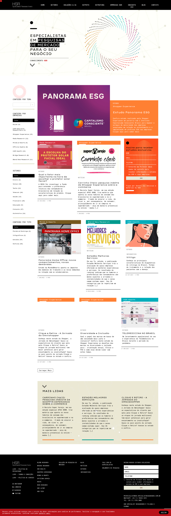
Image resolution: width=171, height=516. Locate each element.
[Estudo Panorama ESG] (74, 110)
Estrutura (99, 5)
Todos (16, 120)
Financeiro (19, 201)
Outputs (85, 5)
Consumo (18, 209)
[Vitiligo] (141, 235)
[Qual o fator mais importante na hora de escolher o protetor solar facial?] (55, 157)
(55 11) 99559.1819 (139, 498)
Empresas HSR (116, 5)
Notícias (18, 244)
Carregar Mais (45, 370)
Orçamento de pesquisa (110, 468)
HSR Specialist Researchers (19, 129)
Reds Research (20, 138)
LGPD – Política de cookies (23, 478)
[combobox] (24, 105)
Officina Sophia (20, 147)
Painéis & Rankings (22, 231)
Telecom (18, 192)
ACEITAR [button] (164, 512)
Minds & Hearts (20, 142)
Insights (132, 5)
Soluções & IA (70, 5)
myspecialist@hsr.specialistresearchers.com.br (142, 496)
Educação (18, 205)
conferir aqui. (45, 513)
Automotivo (19, 213)
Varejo (17, 184)
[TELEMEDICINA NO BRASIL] (139, 314)
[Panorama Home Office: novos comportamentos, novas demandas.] (59, 239)
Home (43, 5)
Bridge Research (21, 155)
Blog (143, 5)
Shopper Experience (23, 134)
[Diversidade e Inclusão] (97, 314)
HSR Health (19, 151)
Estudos (17, 239)
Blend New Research (23, 159)
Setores (54, 5)
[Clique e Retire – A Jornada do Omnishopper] (56, 314)
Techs (17, 188)
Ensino (17, 180)
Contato (155, 5)
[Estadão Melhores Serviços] (103, 236)
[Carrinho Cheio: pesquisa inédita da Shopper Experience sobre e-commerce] (99, 160)
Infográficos (19, 235)
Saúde (17, 196)
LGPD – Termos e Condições (22, 474)
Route (16, 124)
